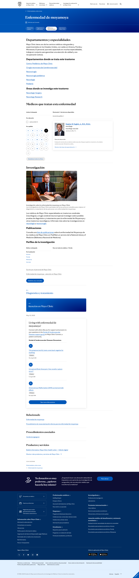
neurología (30, 223)
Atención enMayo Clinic (62, 28)
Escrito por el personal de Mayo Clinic (38, 270)
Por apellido (29, 126)
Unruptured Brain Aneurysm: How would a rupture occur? (45, 370)
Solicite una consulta (35, 281)
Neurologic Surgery (34, 93)
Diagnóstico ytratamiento (40, 28)
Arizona (28, 254)
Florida (28, 257)
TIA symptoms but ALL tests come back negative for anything (46, 351)
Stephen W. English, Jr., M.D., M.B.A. (78, 124)
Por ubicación (30, 118)
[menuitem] (30, 28)
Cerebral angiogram (32, 437)
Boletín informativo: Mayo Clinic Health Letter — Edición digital (47, 450)
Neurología (30, 79)
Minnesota (29, 259)
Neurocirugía (31, 71)
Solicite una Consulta (33, 22)
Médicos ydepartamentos (51, 28)
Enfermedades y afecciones (34, 11)
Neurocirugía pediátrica (35, 75)
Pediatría (29, 83)
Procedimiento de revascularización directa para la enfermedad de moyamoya (52, 424)
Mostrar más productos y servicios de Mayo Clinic (43, 454)
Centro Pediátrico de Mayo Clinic (39, 63)
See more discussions (47, 402)
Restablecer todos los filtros (35, 159)
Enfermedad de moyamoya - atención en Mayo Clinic (44, 274)
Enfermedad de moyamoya (46, 17)
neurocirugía (41, 223)
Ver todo (28, 262)
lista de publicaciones (45, 232)
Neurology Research (34, 97)
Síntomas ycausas (30, 28)
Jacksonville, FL (33, 122)
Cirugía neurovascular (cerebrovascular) (41, 67)
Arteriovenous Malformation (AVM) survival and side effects (46, 389)
